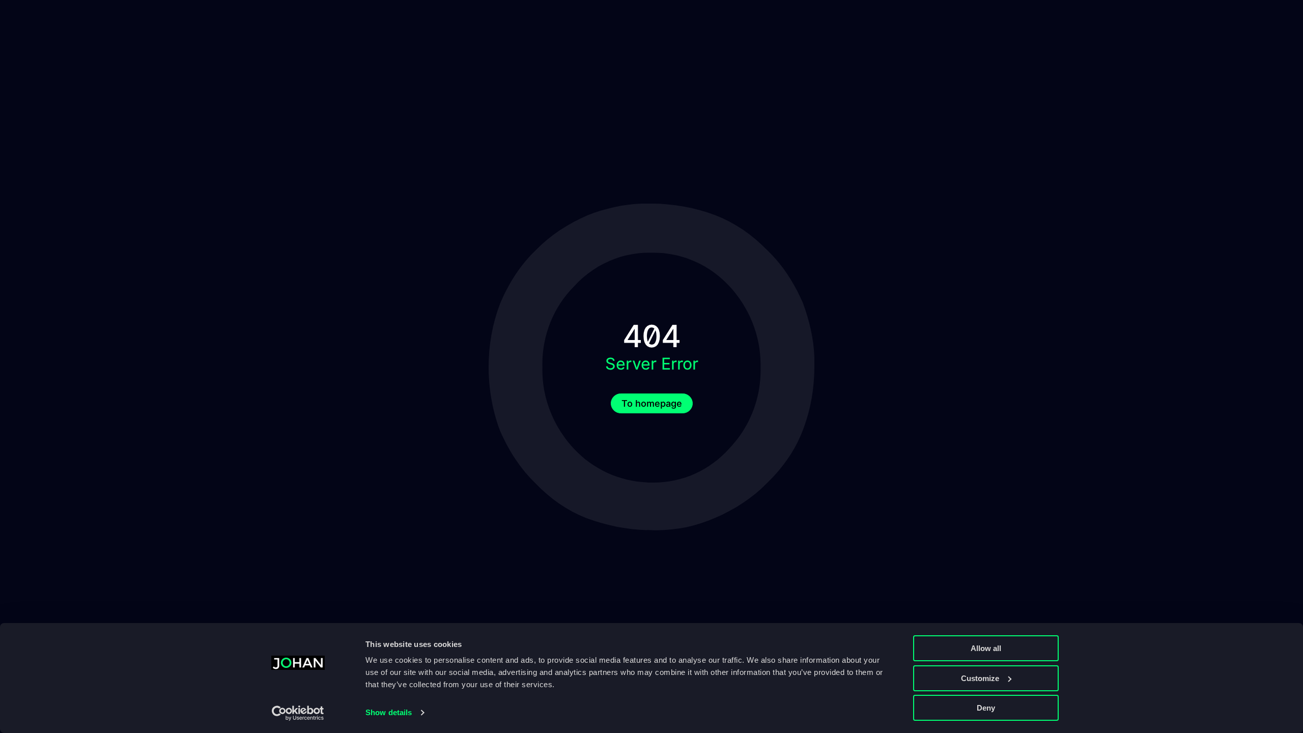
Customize (980, 678)
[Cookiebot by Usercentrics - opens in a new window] (298, 713)
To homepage (651, 403)
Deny (986, 707)
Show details (388, 712)
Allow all (986, 648)
